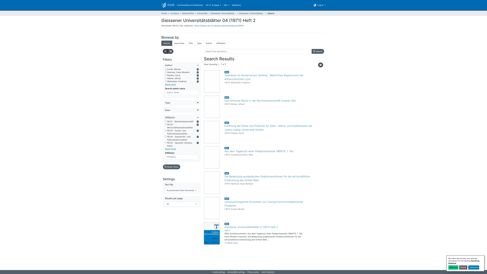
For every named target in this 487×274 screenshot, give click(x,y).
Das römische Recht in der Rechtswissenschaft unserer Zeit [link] (260, 100)
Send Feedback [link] (268, 272)
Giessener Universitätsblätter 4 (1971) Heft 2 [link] (251, 227)
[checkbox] (166, 69)
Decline (463, 267)
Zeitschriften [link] (188, 13)
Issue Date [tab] (179, 43)
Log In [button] (320, 5)
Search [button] (319, 51)
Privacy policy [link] (253, 272)
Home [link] (164, 13)
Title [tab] (190, 43)
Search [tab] (166, 43)
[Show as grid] (170, 51)
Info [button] (225, 5)
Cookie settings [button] (218, 272)
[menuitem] (213, 5)
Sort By (169, 184)
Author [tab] (209, 43)
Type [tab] (199, 43)
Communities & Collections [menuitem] (190, 5)
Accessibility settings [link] (236, 272)
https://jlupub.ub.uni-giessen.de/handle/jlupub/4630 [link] (219, 25)
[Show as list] (165, 51)
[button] (168, 5)
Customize (474, 267)
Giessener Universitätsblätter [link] (223, 13)
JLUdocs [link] (174, 13)
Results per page (174, 198)
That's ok (453, 267)
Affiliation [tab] (221, 43)
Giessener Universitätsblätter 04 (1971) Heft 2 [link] (252, 13)
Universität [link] (202, 13)
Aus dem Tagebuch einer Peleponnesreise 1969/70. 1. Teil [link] (258, 151)
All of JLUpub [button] (212, 5)
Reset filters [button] (173, 167)
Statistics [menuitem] (236, 5)
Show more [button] (170, 84)
